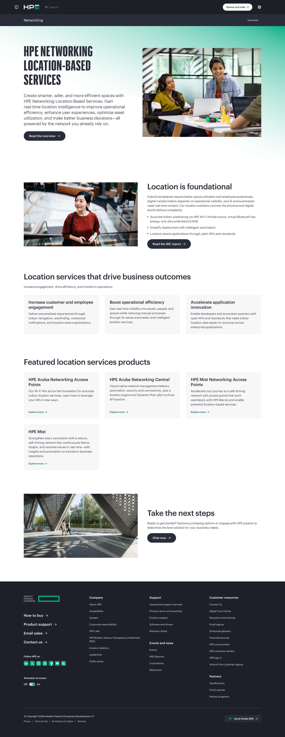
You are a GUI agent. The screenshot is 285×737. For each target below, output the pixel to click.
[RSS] (63, 663)
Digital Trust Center (220, 611)
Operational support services (165, 604)
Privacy (27, 721)
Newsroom (155, 669)
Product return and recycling (165, 611)
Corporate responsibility (103, 624)
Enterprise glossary (220, 631)
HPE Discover (156, 656)
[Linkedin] (26, 663)
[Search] (46, 7)
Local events (156, 663)
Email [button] (33, 633)
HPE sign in (215, 657)
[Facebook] (51, 663)
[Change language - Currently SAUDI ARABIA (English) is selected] (259, 6)
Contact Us (215, 604)
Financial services (219, 637)
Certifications (217, 683)
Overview (253, 20)
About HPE (95, 604)
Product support (158, 617)
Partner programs (219, 696)
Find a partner (217, 689)
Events (153, 649)
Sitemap (81, 721)
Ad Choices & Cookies (62, 721)
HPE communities (219, 644)
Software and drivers (161, 624)
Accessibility (96, 611)
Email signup (216, 624)
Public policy (96, 661)
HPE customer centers (221, 651)
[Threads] (44, 663)
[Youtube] (57, 663)
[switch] (30, 684)
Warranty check (158, 631)
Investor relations (99, 647)
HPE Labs (94, 631)
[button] (16, 7)
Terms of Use (41, 721)
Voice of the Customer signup (226, 664)
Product (38, 624)
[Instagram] (38, 663)
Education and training (222, 617)
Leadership (95, 654)
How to (33, 615)
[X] (32, 663)
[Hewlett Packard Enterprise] (31, 7)
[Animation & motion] (32, 684)
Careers (93, 617)
